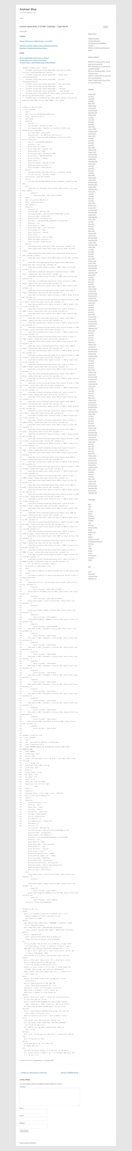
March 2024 (91, 147)
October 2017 (92, 326)
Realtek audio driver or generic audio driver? (33, 60)
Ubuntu (90, 551)
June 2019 (91, 279)
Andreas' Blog (28, 9)
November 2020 (92, 240)
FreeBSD (90, 520)
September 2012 (92, 467)
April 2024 (91, 145)
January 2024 (92, 152)
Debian (90, 513)
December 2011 (92, 486)
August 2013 (91, 442)
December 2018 (92, 293)
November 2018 (92, 296)
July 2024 (91, 138)
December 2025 (92, 110)
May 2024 (91, 143)
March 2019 (91, 286)
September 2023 (92, 161)
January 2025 (92, 129)
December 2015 (92, 377)
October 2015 (92, 381)
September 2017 (92, 328)
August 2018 (91, 303)
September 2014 (92, 412)
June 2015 (91, 391)
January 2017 (92, 347)
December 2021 (92, 210)
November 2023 (92, 157)
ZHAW (90, 560)
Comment (23, 1087)
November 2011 (92, 488)
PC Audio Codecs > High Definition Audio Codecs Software (37, 62)
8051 (89, 504)
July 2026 (91, 96)
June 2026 (91, 99)
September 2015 (92, 384)
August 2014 (91, 414)
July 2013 (91, 444)
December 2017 (92, 321)
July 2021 (91, 221)
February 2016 (92, 372)
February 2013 (92, 456)
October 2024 (92, 133)
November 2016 (92, 351)
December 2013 (92, 432)
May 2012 (91, 474)
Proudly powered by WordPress (28, 1143)
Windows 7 (91, 558)
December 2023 (92, 154)
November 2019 (92, 268)
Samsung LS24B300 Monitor (70, 1072)
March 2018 (91, 314)
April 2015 (91, 395)
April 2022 (91, 201)
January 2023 (92, 180)
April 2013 (91, 451)
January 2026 (92, 108)
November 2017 (92, 323)
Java (89, 523)
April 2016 (91, 367)
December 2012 (92, 460)
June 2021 (91, 224)
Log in (90, 571)
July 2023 (91, 166)
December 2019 (92, 266)
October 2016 (92, 354)
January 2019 (92, 291)
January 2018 (92, 319)
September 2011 (92, 493)
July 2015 (91, 388)
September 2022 (92, 189)
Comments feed (92, 576)
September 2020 (92, 245)
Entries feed (91, 574)
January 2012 (92, 483)
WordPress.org (92, 578)
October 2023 (92, 159)
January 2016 (92, 374)
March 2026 (91, 103)
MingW (90, 530)
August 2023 (91, 164)
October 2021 (92, 215)
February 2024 (92, 150)
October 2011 (92, 490)
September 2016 (92, 356)
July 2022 (91, 194)
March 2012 (91, 479)
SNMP (90, 548)
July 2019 (91, 277)
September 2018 (92, 300)
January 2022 (92, 208)
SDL (89, 546)
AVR (89, 509)
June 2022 (91, 196)
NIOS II (90, 534)
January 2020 (92, 263)
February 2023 (92, 177)
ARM (89, 507)
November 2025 (92, 113)
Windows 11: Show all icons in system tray (33, 1072)
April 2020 (91, 256)
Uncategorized (38, 1060)
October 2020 (92, 242)
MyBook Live (92, 532)
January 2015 (92, 402)
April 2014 (91, 423)
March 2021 (91, 231)
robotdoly (90, 45)
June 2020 (91, 252)
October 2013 (92, 437)
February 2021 (92, 233)
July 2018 (91, 305)
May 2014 (91, 421)
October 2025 (92, 115)
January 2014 (92, 430)
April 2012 (91, 476)
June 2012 (91, 472)
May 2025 (91, 122)
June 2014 (91, 418)
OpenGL (90, 537)
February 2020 (92, 261)
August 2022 (91, 191)
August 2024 (91, 136)
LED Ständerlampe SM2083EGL (97, 43)
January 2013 (92, 458)
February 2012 (92, 481)
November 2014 (92, 407)
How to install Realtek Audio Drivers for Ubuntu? (34, 58)
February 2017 (92, 344)
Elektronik (91, 516)
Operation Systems (93, 539)
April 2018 (91, 312)
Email (22, 1115)
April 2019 (91, 284)
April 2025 (91, 124)
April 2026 (91, 101)
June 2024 (91, 140)
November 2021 (92, 212)
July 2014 (91, 416)
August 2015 (91, 386)
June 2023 (91, 168)
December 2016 (92, 349)
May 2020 (91, 254)
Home (21, 18)
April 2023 (91, 173)
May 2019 (91, 282)
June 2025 (91, 120)
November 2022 (92, 184)
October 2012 (92, 465)
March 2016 (91, 370)
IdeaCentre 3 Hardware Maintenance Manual (33, 48)
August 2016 (91, 358)
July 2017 (91, 333)
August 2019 (91, 275)
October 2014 (92, 409)
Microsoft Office (92, 527)
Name (22, 1108)
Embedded (91, 518)
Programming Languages (95, 541)
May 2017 (91, 337)
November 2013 (92, 435)
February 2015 (92, 400)
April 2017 (91, 340)
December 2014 (92, 405)
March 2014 (91, 425)
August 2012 (91, 469)
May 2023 (91, 170)
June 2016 (91, 363)
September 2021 (92, 217)
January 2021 (92, 235)
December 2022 (92, 182)
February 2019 (92, 289)
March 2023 (91, 175)
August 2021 (91, 219)
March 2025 (91, 126)
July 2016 (91, 361)
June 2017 (91, 335)
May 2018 (91, 310)
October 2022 (92, 187)
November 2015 (92, 379)
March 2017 (91, 342)
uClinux (90, 553)
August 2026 (91, 94)
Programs (91, 544)
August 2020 (91, 247)
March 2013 (91, 453)
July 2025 (91, 117)
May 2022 (91, 198)
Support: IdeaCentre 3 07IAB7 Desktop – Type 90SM (36, 41)
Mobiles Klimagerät (93, 38)
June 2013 (91, 446)
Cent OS (90, 511)
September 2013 (92, 439)
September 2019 (92, 272)
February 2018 (92, 316)
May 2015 (91, 393)
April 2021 (91, 228)
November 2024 (92, 131)
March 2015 (91, 398)
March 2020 (91, 259)
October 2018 (92, 298)
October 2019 (92, 270)
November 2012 (92, 462)
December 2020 (92, 238)
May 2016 (91, 365)
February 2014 (92, 428)
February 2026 (92, 106)
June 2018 (91, 307)
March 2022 (91, 203)
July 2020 (91, 249)
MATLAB (90, 525)
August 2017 (91, 330)
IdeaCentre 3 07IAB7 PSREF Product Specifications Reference (39, 46)
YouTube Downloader (94, 41)
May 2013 (91, 449)
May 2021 (91, 226)
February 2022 (92, 205)
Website (22, 1123)
